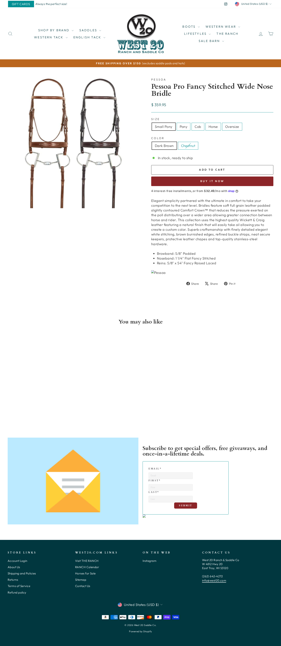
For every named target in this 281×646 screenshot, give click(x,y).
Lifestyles (196, 33)
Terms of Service (19, 586)
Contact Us (82, 586)
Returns (13, 579)
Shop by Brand (54, 30)
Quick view (39, 392)
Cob (198, 126)
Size (155, 119)
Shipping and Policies (22, 573)
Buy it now (212, 181)
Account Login (17, 561)
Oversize (232, 126)
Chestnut (188, 146)
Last (154, 492)
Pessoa (158, 79)
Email (155, 468)
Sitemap (80, 579)
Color (158, 138)
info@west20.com (214, 580)
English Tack (88, 37)
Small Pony (163, 126)
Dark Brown (164, 146)
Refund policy (17, 592)
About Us (14, 567)
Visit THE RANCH (87, 561)
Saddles (88, 30)
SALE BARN (210, 41)
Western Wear (221, 26)
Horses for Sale (85, 573)
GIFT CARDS (21, 4)
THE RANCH (227, 33)
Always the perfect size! (51, 4)
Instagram (149, 561)
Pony (184, 126)
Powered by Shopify (140, 631)
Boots (189, 26)
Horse (213, 126)
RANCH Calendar (87, 567)
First (155, 480)
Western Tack (49, 37)
